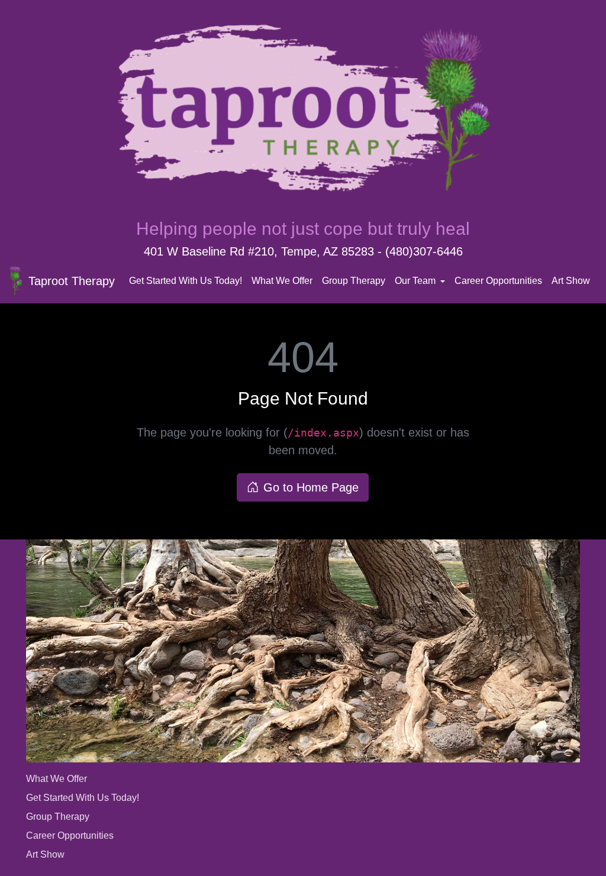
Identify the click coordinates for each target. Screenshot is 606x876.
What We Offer (282, 281)
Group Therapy (353, 281)
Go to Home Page (311, 487)
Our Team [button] (416, 281)
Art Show (571, 281)
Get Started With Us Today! (185, 281)
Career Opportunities (498, 281)
